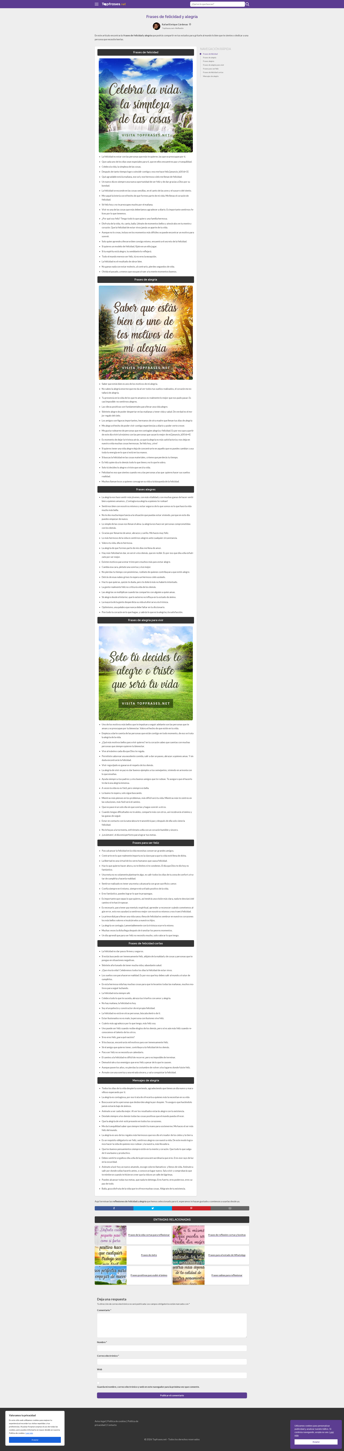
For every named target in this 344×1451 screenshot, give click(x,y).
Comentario (104, 1310)
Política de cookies (116, 1421)
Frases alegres (208, 61)
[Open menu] (96, 4)
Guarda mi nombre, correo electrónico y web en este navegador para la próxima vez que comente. (148, 1386)
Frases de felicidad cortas (213, 72)
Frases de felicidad (210, 54)
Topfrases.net (168, 28)
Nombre (102, 1342)
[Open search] (247, 4)
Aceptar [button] (316, 1442)
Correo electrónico (108, 1355)
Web (99, 1369)
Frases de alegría (209, 57)
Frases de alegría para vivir (213, 65)
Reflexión (179, 28)
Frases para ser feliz (210, 69)
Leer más (29, 1433)
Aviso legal (100, 1421)
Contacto (112, 1425)
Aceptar (35, 1440)
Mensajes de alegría (210, 76)
